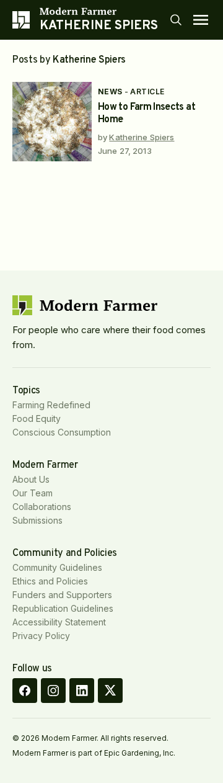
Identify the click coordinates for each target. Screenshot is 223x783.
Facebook (24, 690)
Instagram (53, 690)
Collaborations (41, 506)
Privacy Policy (41, 635)
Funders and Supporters (62, 594)
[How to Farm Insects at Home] (52, 121)
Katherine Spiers (141, 137)
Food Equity (36, 418)
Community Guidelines (57, 567)
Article (147, 91)
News (110, 91)
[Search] (175, 19)
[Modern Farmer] (99, 11)
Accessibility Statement (59, 622)
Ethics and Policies (50, 581)
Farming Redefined (51, 405)
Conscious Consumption (61, 432)
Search (175, 19)
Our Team (32, 493)
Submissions (37, 520)
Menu (201, 20)
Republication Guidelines (62, 608)
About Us (31, 479)
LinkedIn (81, 690)
